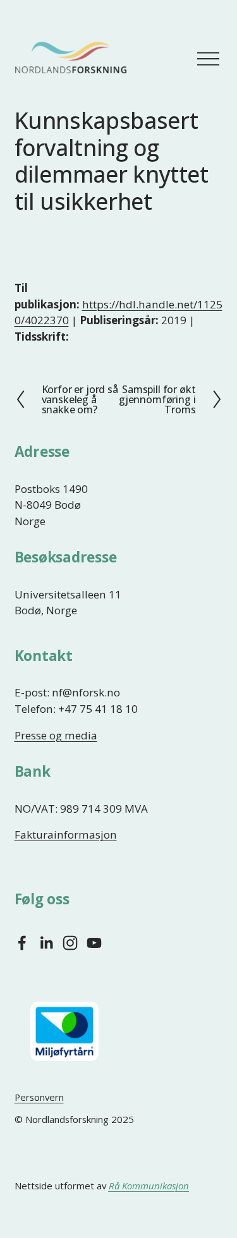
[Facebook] (22, 942)
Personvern (39, 1097)
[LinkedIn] (46, 942)
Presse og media (56, 735)
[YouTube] (94, 942)
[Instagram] (70, 942)
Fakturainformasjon (66, 834)
